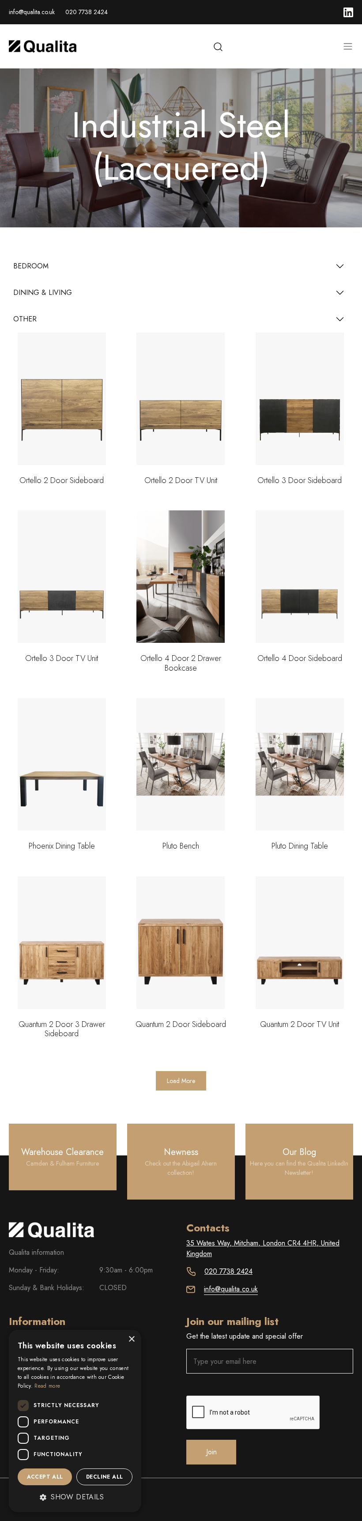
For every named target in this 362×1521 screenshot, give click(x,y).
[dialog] (75, 1421)
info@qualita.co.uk (32, 12)
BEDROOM (31, 266)
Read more (47, 1386)
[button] (75, 1497)
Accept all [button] (45, 1477)
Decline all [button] (104, 1477)
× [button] (131, 1339)
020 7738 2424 (86, 12)
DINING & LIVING (42, 292)
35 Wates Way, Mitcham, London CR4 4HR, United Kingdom (262, 1248)
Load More (181, 1080)
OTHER (25, 319)
